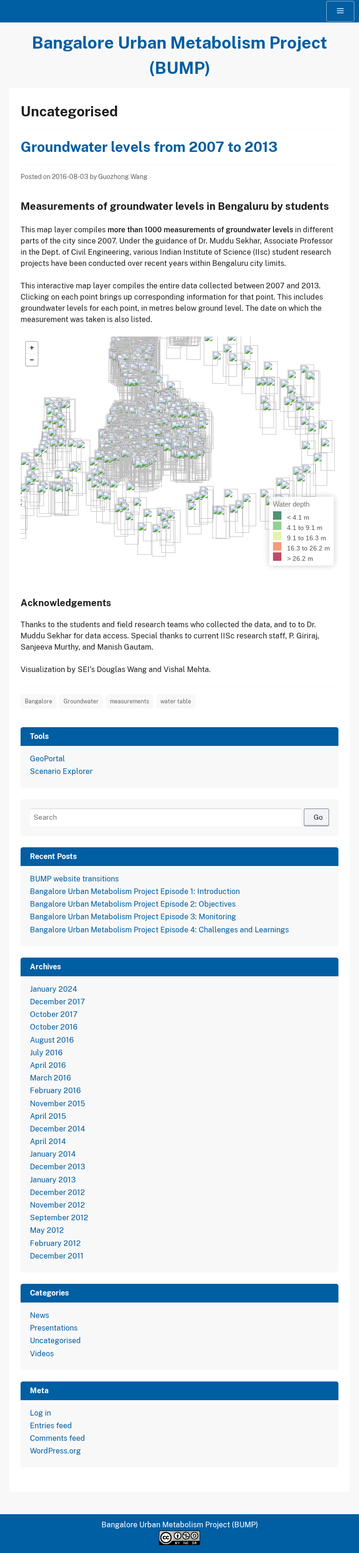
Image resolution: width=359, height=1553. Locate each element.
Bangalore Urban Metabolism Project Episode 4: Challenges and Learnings (159, 929)
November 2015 (57, 1103)
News (39, 1315)
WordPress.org (55, 1450)
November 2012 (57, 1205)
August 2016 (52, 1040)
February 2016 (55, 1090)
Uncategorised (55, 1340)
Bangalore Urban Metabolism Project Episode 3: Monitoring (133, 916)
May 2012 (47, 1230)
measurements (129, 701)
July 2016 (46, 1052)
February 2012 (55, 1243)
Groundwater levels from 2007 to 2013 (149, 146)
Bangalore (38, 701)
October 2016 (54, 1027)
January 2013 (53, 1179)
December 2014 (57, 1128)
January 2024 (53, 989)
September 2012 (59, 1217)
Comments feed (57, 1438)
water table (175, 701)
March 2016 (50, 1078)
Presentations (54, 1328)
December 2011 (57, 1256)
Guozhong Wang (123, 176)
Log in (40, 1413)
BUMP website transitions (74, 878)
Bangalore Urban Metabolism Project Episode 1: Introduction (135, 891)
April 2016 (48, 1065)
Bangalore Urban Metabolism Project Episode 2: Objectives (133, 904)
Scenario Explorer (61, 771)
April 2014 (48, 1141)
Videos (42, 1353)
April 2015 (48, 1116)
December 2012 (57, 1192)
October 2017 (54, 1014)
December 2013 (57, 1166)
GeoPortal (47, 758)
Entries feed (51, 1425)
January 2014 (53, 1154)
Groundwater (81, 701)
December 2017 (57, 1001)
